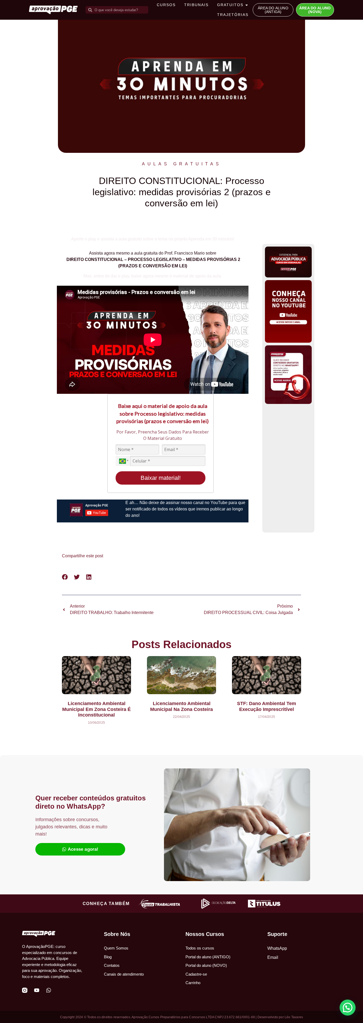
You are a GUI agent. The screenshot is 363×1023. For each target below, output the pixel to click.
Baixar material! (161, 477)
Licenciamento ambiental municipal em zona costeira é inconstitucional (96, 709)
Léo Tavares (294, 1017)
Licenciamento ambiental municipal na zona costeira (181, 706)
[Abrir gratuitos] (246, 5)
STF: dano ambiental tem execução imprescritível (266, 706)
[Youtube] (36, 990)
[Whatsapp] (48, 990)
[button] (65, 577)
